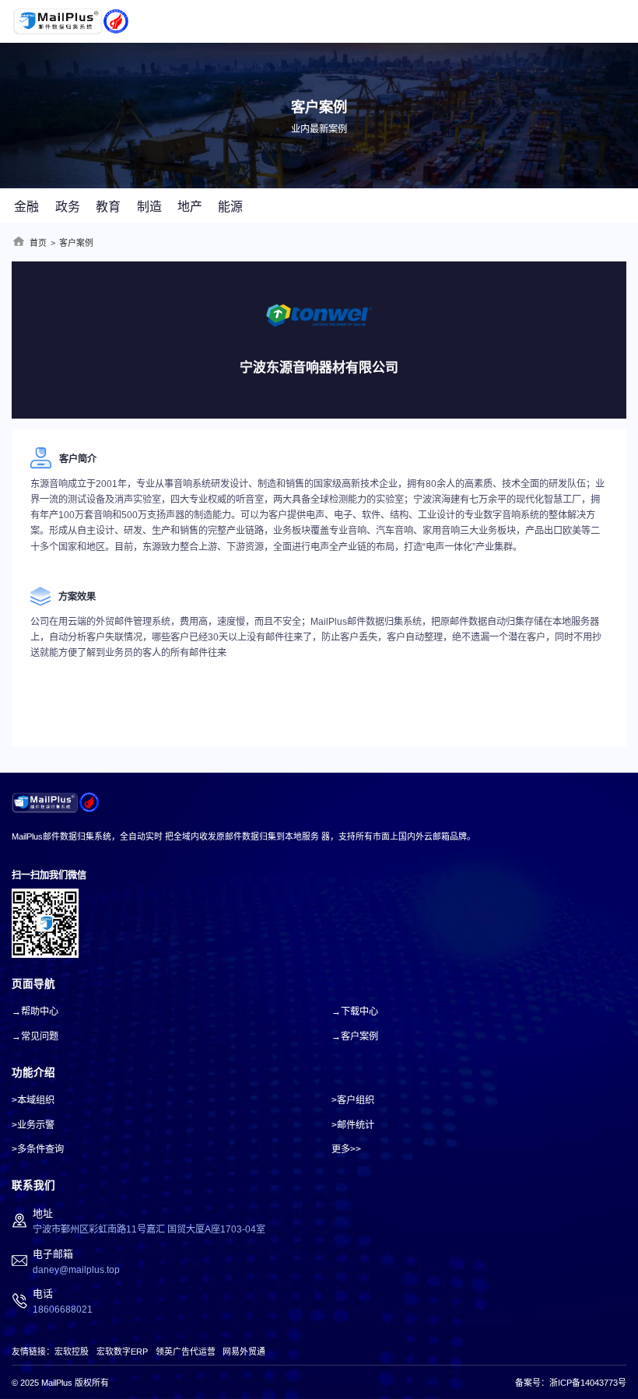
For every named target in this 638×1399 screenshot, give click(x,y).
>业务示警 (33, 1125)
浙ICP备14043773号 (587, 1382)
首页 (38, 242)
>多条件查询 (38, 1149)
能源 (230, 206)
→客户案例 (354, 1036)
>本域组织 (33, 1100)
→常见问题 (35, 1036)
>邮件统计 (352, 1125)
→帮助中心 (35, 1011)
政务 (67, 206)
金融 (26, 206)
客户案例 (76, 242)
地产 (189, 206)
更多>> (346, 1149)
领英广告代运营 (186, 1351)
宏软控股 (71, 1351)
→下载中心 (354, 1011)
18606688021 (63, 1309)
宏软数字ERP (122, 1351)
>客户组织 (352, 1100)
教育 (108, 206)
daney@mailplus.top (76, 1269)
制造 (149, 206)
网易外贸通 (244, 1351)
